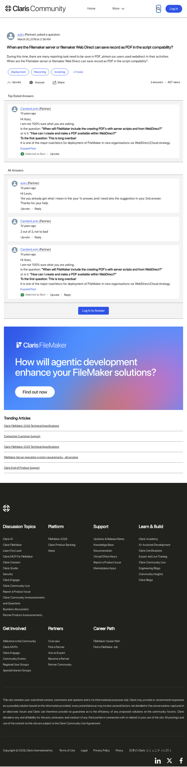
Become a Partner (58, 658)
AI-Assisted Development (154, 545)
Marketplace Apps (105, 568)
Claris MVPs (10, 647)
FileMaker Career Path (107, 641)
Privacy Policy (101, 750)
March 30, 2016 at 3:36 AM (34, 39)
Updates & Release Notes (109, 539)
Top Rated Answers (21, 96)
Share (61, 82)
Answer (40, 82)
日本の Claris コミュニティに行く (150, 750)
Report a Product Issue (16, 591)
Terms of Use (67, 750)
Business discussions (16, 609)
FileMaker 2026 (57, 539)
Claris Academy (148, 539)
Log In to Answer (93, 310)
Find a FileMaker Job (106, 647)
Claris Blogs (146, 580)
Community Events (14, 658)
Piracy (119, 750)
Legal (84, 750)
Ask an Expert (56, 653)
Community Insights (151, 574)
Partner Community (60, 664)
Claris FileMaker (12, 545)
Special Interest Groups (17, 670)
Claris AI (8, 539)
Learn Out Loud (12, 550)
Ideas (51, 550)
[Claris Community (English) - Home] (35, 8)
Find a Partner (56, 647)
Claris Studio (10, 568)
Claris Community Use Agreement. (80, 723)
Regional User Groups (16, 664)
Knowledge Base (104, 545)
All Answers (15, 170)
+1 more (78, 72)
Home (91, 8)
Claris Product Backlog (61, 545)
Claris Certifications (150, 550)
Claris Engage (11, 580)
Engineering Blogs (149, 568)
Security (8, 574)
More (116, 8)
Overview (54, 641)
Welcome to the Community (19, 641)
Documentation (103, 550)
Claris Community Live (16, 586)
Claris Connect (11, 562)
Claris (6, 508)
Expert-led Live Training (153, 556)
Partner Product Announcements (22, 615)
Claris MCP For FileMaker (18, 556)
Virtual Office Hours (105, 556)
